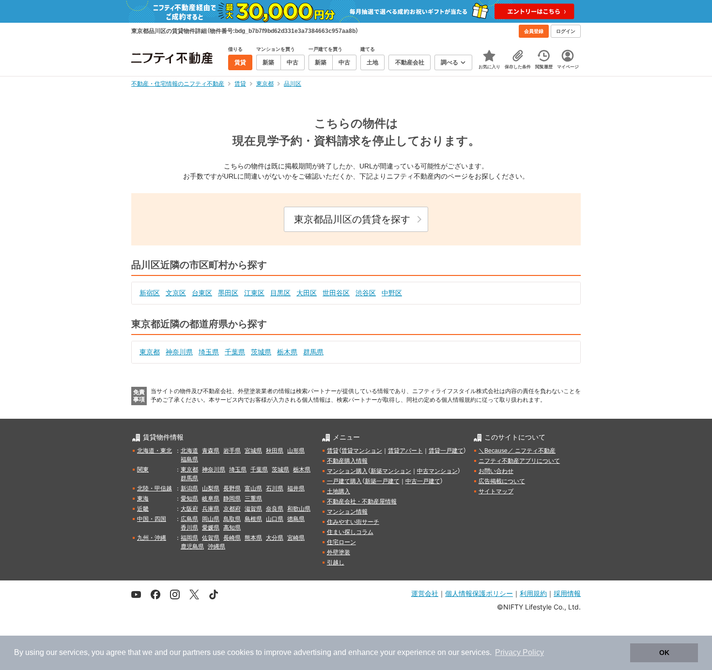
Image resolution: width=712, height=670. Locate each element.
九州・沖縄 (151, 537)
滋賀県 (253, 508)
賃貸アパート (405, 450)
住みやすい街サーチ (353, 521)
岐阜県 (210, 498)
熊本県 (253, 537)
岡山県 (210, 519)
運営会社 (424, 593)
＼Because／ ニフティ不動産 (517, 450)
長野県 (232, 488)
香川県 (189, 527)
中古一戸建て (422, 481)
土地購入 (338, 491)
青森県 (210, 450)
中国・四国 (151, 519)
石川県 (274, 488)
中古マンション (437, 471)
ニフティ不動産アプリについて (519, 460)
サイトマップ (496, 491)
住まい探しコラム (350, 532)
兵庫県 (210, 508)
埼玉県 (209, 352)
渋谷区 (366, 293)
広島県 (189, 519)
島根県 (253, 519)
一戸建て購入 (344, 481)
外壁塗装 (338, 552)
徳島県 (296, 519)
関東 (143, 469)
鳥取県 (232, 519)
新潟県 (189, 488)
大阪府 (189, 508)
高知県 (232, 527)
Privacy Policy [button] (519, 652)
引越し (335, 562)
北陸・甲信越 (154, 488)
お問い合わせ (496, 471)
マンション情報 (347, 511)
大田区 (306, 293)
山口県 (274, 519)
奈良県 (274, 508)
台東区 (202, 293)
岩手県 (232, 450)
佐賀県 (210, 537)
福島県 (189, 459)
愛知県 (189, 498)
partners (197, 652)
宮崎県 (296, 537)
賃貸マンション (361, 450)
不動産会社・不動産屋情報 (362, 501)
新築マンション (391, 471)
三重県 (253, 498)
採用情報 (567, 593)
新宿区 (149, 293)
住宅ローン (341, 542)
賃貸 (333, 450)
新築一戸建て (382, 481)
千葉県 (235, 352)
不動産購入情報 (347, 460)
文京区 (176, 293)
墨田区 (228, 293)
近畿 (143, 508)
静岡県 (232, 498)
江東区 (254, 293)
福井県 (296, 488)
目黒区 (280, 293)
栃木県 (287, 352)
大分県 (274, 537)
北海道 (189, 450)
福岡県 (189, 537)
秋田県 (274, 450)
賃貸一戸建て (446, 450)
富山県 (253, 488)
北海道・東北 (154, 450)
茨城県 (261, 352)
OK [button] (664, 652)
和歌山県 (298, 508)
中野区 (392, 293)
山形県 (296, 450)
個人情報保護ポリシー (479, 593)
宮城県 (253, 450)
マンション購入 (347, 471)
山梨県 (210, 488)
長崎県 (232, 537)
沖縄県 (216, 546)
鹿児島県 (192, 546)
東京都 (149, 352)
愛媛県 (210, 527)
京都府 (232, 508)
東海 (143, 498)
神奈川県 (179, 352)
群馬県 (313, 352)
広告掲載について (502, 481)
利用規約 (533, 593)
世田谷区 (336, 293)
